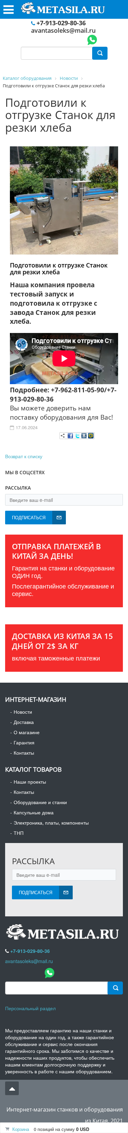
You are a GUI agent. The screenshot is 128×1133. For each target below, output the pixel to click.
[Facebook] (70, 435)
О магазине (27, 732)
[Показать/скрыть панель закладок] (62, 435)
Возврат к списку (23, 456)
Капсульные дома (34, 812)
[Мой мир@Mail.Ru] (91, 435)
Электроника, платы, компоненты (51, 822)
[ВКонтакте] (84, 435)
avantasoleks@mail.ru (63, 30)
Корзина (20, 1129)
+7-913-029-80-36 (61, 23)
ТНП (19, 832)
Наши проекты (30, 781)
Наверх (12, 1088)
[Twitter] (77, 435)
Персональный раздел (30, 1008)
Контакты (24, 752)
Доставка (24, 721)
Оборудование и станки (40, 802)
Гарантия (24, 742)
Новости (23, 711)
